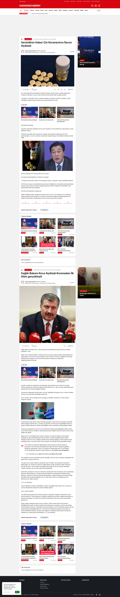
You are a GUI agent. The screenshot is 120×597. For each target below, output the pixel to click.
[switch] (98, 10)
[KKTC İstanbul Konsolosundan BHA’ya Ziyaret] (66, 244)
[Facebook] (96, 595)
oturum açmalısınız (38, 262)
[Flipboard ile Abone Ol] (34, 89)
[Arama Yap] (92, 5)
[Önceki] (29, 13)
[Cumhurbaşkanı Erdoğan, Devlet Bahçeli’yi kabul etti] (29, 244)
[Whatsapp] (100, 595)
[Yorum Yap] (58, 89)
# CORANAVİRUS (44, 210)
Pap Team (26, 594)
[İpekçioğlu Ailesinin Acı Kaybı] (89, 282)
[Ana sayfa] (20, 10)
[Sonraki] (30, 13)
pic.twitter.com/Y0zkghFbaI (60, 450)
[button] (95, 5)
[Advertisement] (60, 26)
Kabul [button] (17, 592)
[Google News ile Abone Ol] (26, 89)
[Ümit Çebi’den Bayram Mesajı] (29, 114)
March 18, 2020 (56, 454)
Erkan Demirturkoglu (30, 50)
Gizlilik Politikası (7, 592)
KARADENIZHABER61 (29, 5)
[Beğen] (54, 89)
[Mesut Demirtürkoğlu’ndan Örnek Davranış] (47, 244)
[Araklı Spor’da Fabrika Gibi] (47, 114)
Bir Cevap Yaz (26, 260)
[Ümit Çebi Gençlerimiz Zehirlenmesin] (65, 114)
